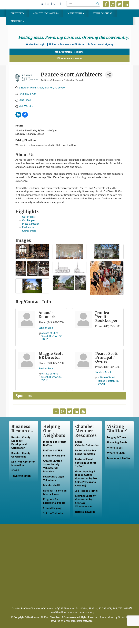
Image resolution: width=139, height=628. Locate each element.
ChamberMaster (73, 621)
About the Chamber (45, 13)
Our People (28, 220)
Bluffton (16, 21)
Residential (28, 227)
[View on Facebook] (25, 117)
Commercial (29, 231)
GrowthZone (125, 617)
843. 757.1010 (120, 608)
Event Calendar (102, 13)
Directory (17, 13)
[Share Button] (109, 74)
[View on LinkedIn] (18, 117)
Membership (74, 13)
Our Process (28, 217)
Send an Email (46, 328)
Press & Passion (30, 224)
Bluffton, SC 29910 (85, 608)
